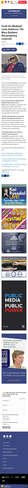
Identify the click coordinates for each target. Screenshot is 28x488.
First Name (4, 405)
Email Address (6, 400)
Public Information (7, 452)
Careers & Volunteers (8, 468)
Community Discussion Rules (10, 448)
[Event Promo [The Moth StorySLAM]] (14, 242)
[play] (2, 486)
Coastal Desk (6, 419)
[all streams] (26, 486)
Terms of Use (6, 445)
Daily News (5, 416)
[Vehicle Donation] (14, 266)
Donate (23, 2)
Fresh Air (6, 172)
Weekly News (6, 418)
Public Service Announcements (10, 455)
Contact (5, 465)
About (4, 461)
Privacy (4, 458)
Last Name (4, 410)
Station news (6, 424)
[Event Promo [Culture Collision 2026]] (14, 219)
